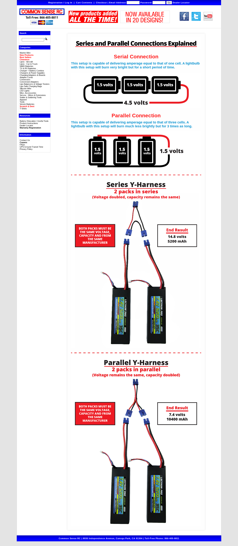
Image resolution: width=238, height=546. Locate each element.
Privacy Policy (26, 149)
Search (23, 33)
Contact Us (25, 140)
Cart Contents (84, 2)
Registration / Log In (60, 2)
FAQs (22, 145)
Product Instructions (29, 123)
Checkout (101, 2)
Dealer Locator (181, 2)
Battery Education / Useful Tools (34, 121)
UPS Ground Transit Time (31, 147)
